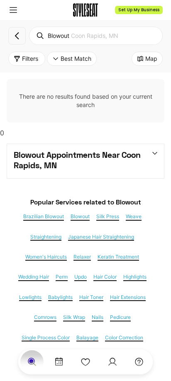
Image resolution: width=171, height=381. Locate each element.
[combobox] (96, 35)
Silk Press (107, 216)
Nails (97, 317)
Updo (80, 277)
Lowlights (30, 297)
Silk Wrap (74, 317)
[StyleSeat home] (85, 10)
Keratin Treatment (118, 257)
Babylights (60, 297)
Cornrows (45, 317)
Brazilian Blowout (43, 216)
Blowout (80, 216)
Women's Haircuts (46, 257)
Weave (134, 216)
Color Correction (124, 338)
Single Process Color (46, 338)
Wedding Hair (33, 277)
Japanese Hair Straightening (101, 237)
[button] (13, 10)
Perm (62, 277)
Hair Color (105, 277)
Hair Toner (91, 297)
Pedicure (120, 317)
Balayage (87, 338)
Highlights (135, 277)
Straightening (45, 237)
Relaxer (82, 257)
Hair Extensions (128, 297)
